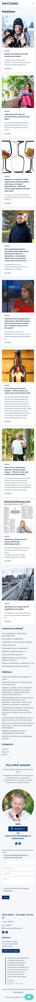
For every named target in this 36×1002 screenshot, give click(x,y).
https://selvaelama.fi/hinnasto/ (13, 857)
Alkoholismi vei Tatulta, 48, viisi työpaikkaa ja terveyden (17, 737)
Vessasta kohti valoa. (9, 645)
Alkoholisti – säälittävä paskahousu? (14, 651)
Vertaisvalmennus (7, 941)
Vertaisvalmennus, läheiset (10, 944)
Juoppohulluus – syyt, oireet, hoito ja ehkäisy (17, 642)
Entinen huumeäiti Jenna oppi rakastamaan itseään (16, 678)
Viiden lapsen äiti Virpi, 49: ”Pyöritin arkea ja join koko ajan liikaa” (17, 116)
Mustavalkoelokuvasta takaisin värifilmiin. (16, 666)
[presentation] (18, 31)
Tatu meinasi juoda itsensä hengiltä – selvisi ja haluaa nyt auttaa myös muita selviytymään (17, 391)
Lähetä (6, 897)
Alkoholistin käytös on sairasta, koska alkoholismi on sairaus (14, 659)
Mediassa (7, 51)
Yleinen (4, 749)
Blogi (3, 754)
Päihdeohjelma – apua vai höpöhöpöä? (15, 648)
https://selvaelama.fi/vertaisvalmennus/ (16, 855)
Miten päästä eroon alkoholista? (12, 639)
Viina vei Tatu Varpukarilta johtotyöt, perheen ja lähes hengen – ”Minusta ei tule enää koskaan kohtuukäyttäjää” (18, 725)
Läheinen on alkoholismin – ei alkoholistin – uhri (18, 663)
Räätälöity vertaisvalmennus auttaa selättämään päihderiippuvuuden (15, 541)
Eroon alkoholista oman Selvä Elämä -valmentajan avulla (14, 634)
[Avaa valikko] (32, 3)
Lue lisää (8, 68)
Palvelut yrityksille (7, 946)
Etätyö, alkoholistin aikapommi (12, 654)
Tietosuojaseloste (18, 992)
